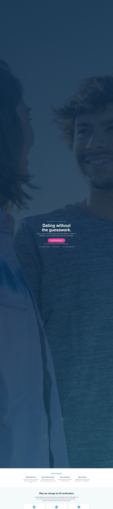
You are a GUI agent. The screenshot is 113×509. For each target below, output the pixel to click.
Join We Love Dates (56, 240)
